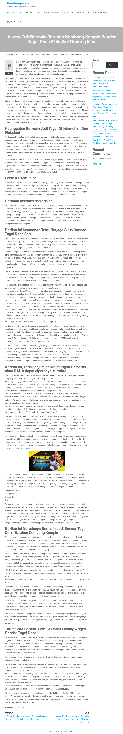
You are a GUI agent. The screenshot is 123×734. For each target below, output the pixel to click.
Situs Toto (96, 163)
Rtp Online (67, 12)
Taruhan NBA (100, 12)
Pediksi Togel (32, 12)
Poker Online (50, 12)
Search (95, 60)
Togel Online (14, 22)
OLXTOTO (69, 731)
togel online (26, 448)
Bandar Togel (14, 12)
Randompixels (18, 3)
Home (7, 54)
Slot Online (83, 12)
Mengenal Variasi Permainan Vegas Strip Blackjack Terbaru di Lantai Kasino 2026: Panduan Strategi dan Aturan (104, 110)
